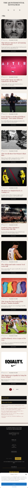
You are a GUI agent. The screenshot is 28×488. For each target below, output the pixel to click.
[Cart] (14, 10)
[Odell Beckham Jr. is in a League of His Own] (14, 324)
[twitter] (12, 472)
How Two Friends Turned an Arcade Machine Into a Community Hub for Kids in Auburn (12, 411)
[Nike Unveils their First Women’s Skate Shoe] (14, 139)
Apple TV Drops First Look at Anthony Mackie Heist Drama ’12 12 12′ (12, 406)
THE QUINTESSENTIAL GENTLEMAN (14, 4)
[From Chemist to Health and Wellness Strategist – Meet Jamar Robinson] (14, 102)
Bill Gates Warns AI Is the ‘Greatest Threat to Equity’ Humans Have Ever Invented (12, 414)
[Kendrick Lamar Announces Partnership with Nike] (14, 213)
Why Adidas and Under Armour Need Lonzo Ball (13, 265)
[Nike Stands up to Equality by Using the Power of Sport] (14, 361)
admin (6, 40)
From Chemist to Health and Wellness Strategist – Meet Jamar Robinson (13, 117)
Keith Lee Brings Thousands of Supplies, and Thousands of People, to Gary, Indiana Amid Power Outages (13, 409)
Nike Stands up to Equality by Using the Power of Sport (14, 376)
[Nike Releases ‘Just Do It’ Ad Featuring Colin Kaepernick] (14, 28)
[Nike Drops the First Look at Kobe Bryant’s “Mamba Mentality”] (14, 287)
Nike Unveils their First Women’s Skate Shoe (13, 154)
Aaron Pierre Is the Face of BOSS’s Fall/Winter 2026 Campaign (12, 417)
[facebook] (10, 472)
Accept (14, 484)
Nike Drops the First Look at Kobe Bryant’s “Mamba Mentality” (12, 302)
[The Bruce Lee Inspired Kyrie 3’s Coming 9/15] (14, 176)
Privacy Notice (14, 486)
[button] (26, 474)
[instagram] (18, 472)
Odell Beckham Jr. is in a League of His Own (13, 339)
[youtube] (16, 472)
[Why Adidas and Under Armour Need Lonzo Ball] (14, 250)
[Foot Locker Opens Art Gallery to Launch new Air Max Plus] (14, 65)
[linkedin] (14, 472)
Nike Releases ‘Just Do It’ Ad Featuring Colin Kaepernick (13, 43)
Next (17, 389)
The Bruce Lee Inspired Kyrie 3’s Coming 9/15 (11, 191)
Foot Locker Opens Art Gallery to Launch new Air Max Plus (11, 80)
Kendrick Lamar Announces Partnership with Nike (10, 228)
